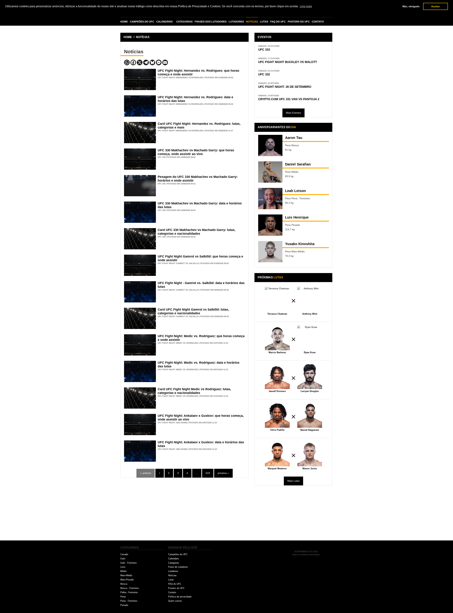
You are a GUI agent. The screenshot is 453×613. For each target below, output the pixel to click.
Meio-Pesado (127, 579)
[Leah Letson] (270, 198)
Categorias (173, 563)
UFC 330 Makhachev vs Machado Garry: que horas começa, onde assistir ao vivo (196, 152)
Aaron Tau (293, 138)
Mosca (123, 584)
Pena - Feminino (128, 601)
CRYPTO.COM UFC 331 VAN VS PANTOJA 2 (288, 99)
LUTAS (264, 21)
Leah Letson (295, 191)
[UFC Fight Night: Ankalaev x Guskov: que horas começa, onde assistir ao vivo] (140, 424)
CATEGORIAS (184, 21)
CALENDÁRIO (164, 21)
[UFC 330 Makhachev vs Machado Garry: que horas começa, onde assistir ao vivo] (140, 159)
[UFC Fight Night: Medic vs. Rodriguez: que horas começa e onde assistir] (140, 345)
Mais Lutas (293, 480)
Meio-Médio (126, 575)
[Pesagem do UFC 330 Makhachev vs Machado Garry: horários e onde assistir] (140, 185)
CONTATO (318, 21)
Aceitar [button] (435, 6)
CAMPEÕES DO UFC (142, 21)
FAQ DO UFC (278, 21)
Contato (172, 592)
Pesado (124, 605)
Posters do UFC (176, 588)
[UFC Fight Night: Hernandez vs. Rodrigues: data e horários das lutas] (140, 106)
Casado (124, 554)
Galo (122, 558)
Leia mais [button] (306, 6)
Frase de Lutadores (178, 567)
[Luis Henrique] (270, 225)
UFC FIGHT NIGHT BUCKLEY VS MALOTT (287, 62)
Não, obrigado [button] (411, 6)
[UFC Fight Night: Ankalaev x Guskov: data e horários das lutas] (140, 451)
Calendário (173, 558)
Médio (123, 571)
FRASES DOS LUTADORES (210, 21)
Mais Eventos (293, 112)
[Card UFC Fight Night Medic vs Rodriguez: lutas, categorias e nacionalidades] (140, 398)
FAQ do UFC (174, 584)
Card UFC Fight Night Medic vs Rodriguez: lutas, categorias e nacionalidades (194, 391)
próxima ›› (223, 473)
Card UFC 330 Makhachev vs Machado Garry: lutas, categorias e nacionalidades (196, 231)
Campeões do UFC (178, 554)
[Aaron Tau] (270, 145)
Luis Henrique (297, 217)
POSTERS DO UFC (299, 21)
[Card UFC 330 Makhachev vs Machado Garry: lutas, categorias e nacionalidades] (140, 238)
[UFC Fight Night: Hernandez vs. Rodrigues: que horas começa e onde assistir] (140, 79)
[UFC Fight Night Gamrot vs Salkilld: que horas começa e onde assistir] (140, 265)
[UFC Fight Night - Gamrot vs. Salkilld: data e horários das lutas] (140, 291)
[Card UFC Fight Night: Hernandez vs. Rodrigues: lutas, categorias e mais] (140, 132)
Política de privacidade (179, 596)
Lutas (171, 579)
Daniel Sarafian (298, 164)
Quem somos (175, 601)
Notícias (172, 575)
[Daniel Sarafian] (270, 172)
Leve (122, 567)
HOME (124, 21)
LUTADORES (236, 21)
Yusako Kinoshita (299, 244)
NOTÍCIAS (252, 21)
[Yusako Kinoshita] (270, 251)
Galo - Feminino (128, 563)
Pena (123, 596)
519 (208, 473)
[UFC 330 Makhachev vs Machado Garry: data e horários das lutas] (140, 212)
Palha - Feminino (129, 592)
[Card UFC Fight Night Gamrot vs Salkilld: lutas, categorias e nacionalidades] (140, 318)
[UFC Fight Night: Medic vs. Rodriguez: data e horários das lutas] (140, 371)
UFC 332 (264, 74)
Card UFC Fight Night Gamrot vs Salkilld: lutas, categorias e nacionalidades (193, 311)
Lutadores (173, 571)
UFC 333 (264, 49)
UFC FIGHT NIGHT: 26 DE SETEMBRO (284, 86)
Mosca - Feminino (129, 588)
